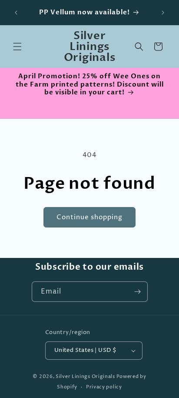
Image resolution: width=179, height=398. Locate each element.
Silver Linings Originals (85, 376)
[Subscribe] (137, 291)
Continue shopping (89, 217)
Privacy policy (104, 387)
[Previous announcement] (16, 12)
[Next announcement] (162, 12)
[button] (17, 46)
